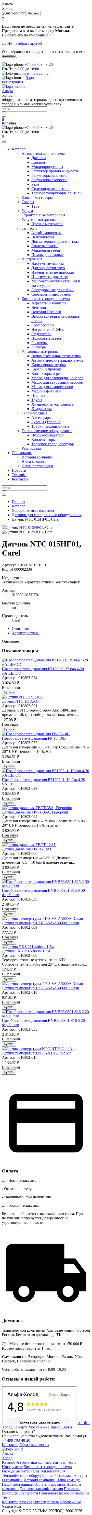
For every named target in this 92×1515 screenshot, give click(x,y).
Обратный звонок (34, 1445)
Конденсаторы (43, 439)
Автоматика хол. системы (43, 153)
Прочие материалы (47, 224)
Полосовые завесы (47, 338)
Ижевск (39, 1502)
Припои (38, 395)
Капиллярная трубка (48, 365)
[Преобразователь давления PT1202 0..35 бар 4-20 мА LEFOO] (46, 664)
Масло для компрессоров (52, 387)
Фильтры (39, 347)
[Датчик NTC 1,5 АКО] (22, 697)
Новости (19, 470)
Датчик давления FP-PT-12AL (27, 849)
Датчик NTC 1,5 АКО (20, 701)
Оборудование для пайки (52, 290)
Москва (33, 13)
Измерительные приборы (52, 272)
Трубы (36, 400)
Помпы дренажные (47, 255)
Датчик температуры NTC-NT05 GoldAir (36, 1053)
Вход (30, 78)
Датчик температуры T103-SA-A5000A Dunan (40, 923)
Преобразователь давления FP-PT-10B (34, 738)
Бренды (80, 1475)
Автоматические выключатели (57, 360)
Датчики (38, 158)
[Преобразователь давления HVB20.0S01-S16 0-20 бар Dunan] (46, 1016)
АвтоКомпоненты (46, 233)
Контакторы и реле (47, 373)
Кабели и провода (46, 369)
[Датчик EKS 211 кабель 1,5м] (28, 947)
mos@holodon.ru (35, 73)
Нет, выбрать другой (24, 43)
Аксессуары (41, 417)
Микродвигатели (45, 250)
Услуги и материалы (39, 219)
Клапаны (39, 162)
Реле (35, 184)
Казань (53, 1502)
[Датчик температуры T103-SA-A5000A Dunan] (42, 918)
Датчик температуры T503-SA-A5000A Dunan (40, 988)
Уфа (17, 1506)
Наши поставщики (37, 466)
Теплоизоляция (34, 413)
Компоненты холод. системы (46, 299)
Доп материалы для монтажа (55, 241)
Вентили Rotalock (46, 312)
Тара (35, 206)
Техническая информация (41, 1489)
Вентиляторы (42, 237)
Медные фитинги (46, 391)
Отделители (41, 334)
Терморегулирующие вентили (56, 193)
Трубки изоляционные (50, 426)
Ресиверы (39, 343)
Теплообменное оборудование (47, 431)
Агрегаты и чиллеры (48, 303)
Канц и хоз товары (37, 197)
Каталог (18, 149)
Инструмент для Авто (49, 277)
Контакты (20, 479)
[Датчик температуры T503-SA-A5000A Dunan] (42, 983)
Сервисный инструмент (51, 294)
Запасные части (44, 246)
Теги (6, 1497)
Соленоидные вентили (50, 189)
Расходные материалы (40, 351)
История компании (37, 457)
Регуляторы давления (49, 175)
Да (4, 43)
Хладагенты (41, 409)
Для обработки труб (48, 268)
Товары (28, 202)
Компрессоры (42, 325)
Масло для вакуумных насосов (57, 382)
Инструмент (32, 259)
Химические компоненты (52, 404)
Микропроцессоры (47, 167)
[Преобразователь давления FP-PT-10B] (36, 734)
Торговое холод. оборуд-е (52, 444)
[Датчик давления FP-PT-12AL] (29, 845)
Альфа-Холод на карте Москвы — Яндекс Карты (46, 1425)
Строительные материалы (43, 215)
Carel (16, 620)
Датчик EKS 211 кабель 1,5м (26, 951)
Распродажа (31, 448)
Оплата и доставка (50, 1484)
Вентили (38, 307)
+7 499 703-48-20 (39, 64)
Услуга (27, 211)
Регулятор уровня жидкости (54, 171)
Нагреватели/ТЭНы (48, 329)
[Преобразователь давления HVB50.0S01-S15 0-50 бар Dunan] (46, 886)
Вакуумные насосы (47, 263)
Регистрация (12, 82)
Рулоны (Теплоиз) (46, 422)
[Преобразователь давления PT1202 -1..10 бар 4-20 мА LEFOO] (46, 775)
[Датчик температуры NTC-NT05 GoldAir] (38, 1049)
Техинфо (19, 475)
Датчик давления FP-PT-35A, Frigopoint (35, 812)
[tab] (20, 628)
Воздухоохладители (48, 435)
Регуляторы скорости (49, 180)
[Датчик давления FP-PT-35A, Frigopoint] (37, 808)
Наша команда (34, 461)
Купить (9, 692)
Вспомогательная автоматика (56, 356)
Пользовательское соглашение (64, 1493)
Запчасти (29, 228)
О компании (22, 453)
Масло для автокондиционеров (57, 378)
